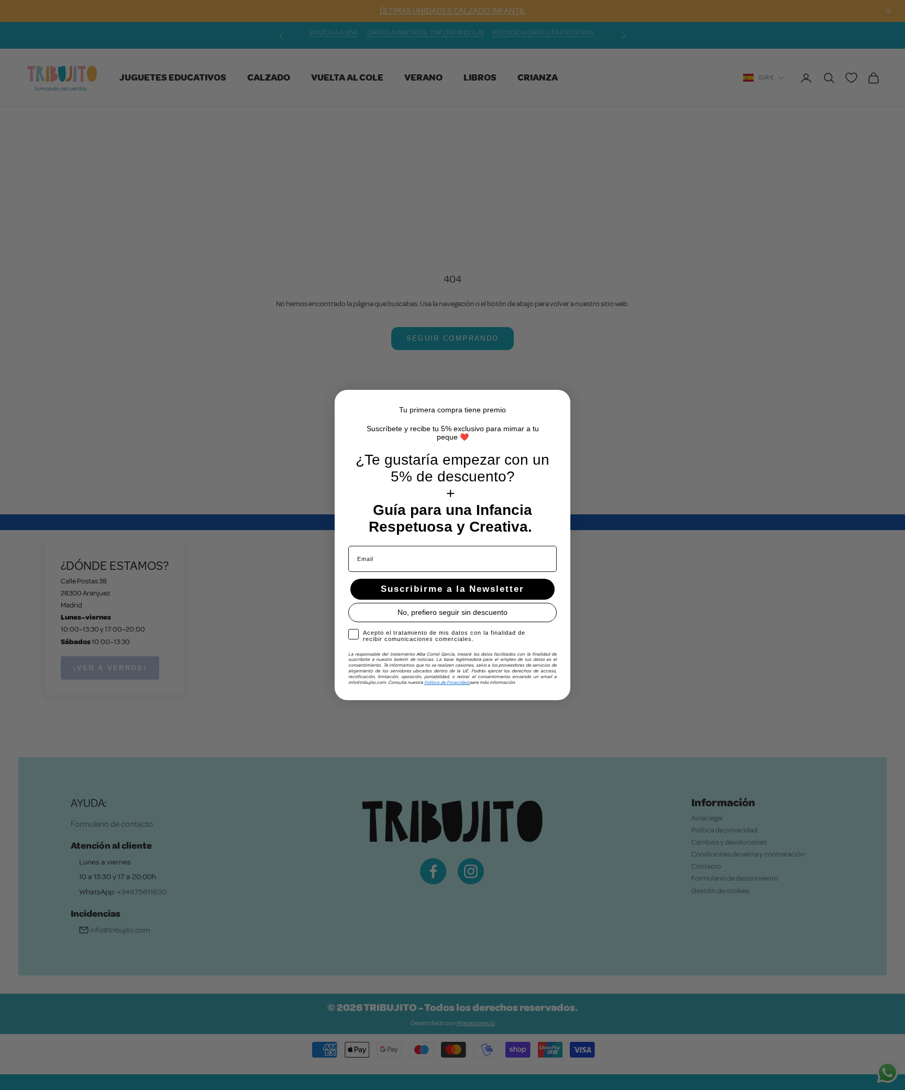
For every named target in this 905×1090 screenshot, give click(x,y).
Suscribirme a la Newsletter (452, 589)
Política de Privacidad (446, 682)
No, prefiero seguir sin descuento (452, 612)
